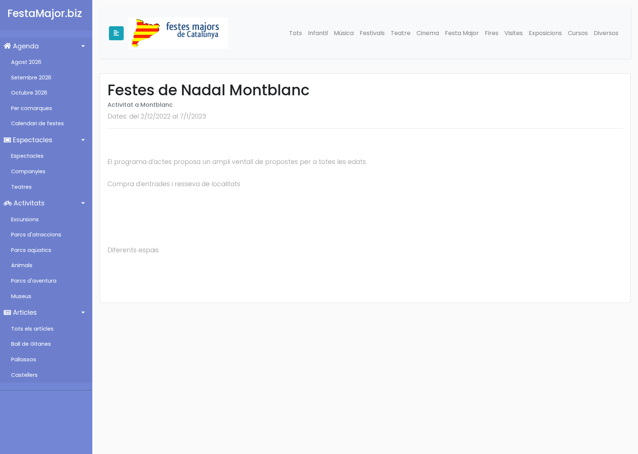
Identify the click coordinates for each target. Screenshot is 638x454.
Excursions (25, 219)
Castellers (24, 375)
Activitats (28, 203)
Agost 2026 (26, 62)
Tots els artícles (32, 328)
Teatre (401, 33)
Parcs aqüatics (31, 250)
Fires (491, 33)
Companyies (28, 171)
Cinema (427, 33)
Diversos (606, 33)
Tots (295, 33)
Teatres (21, 187)
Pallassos (23, 359)
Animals (21, 265)
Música (344, 33)
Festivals (372, 33)
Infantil (318, 33)
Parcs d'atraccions (36, 234)
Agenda (25, 46)
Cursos (578, 33)
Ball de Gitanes (31, 344)
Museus (21, 296)
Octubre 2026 (29, 92)
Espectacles (31, 140)
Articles (24, 312)
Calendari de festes (37, 123)
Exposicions (545, 33)
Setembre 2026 (31, 77)
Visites (513, 33)
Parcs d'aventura (33, 280)
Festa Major (462, 33)
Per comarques (31, 108)
